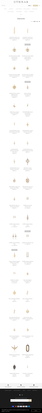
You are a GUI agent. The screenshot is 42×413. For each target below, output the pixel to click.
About (24, 390)
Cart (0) (35, 5)
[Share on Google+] (37, 21)
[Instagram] (30, 5)
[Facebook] (29, 5)
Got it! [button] (36, 410)
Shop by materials (10, 11)
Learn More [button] (7, 411)
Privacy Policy (34, 390)
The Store (26, 11)
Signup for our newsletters (21, 398)
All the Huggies (19, 11)
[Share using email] (39, 21)
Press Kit (29, 390)
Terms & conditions (17, 390)
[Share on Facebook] (34, 21)
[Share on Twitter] (35, 21)
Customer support (8, 390)
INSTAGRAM (32, 11)
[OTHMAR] (21, 1)
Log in (21, 14)
